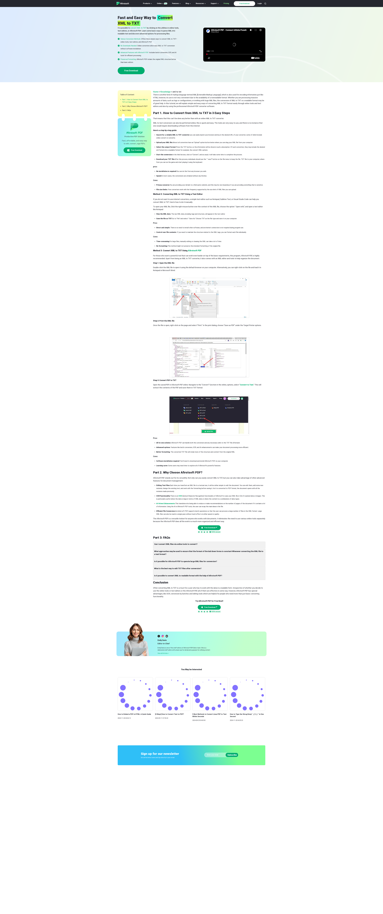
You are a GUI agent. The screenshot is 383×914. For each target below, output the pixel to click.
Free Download (244, 3)
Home (155, 92)
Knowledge (165, 92)
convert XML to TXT (138, 28)
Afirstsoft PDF (194, 250)
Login (260, 3)
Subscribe (232, 755)
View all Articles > (163, 653)
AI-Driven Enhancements (165, 503)
